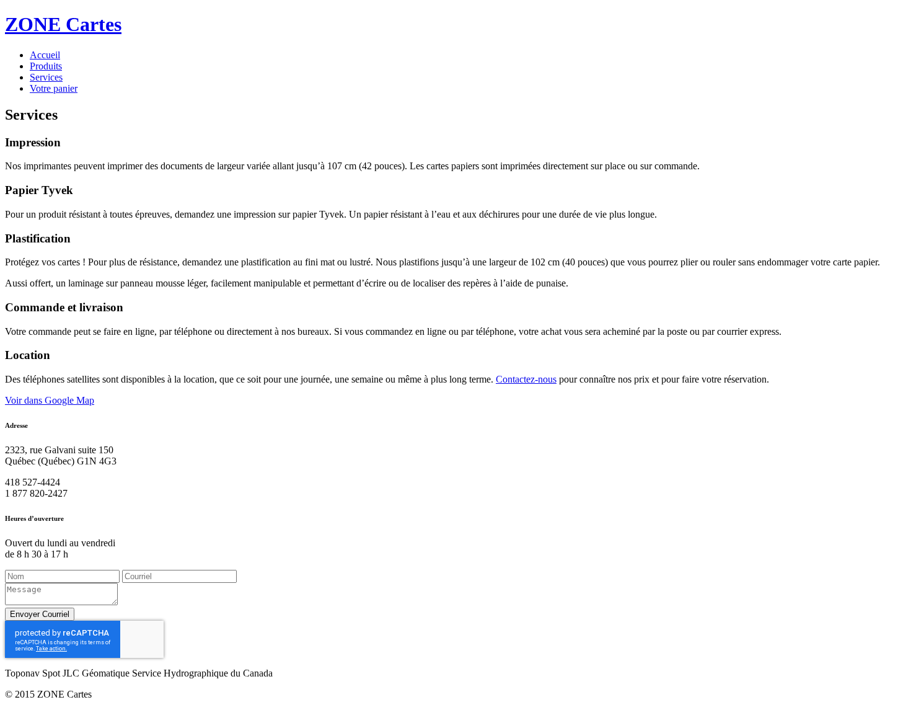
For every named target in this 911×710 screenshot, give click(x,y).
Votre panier (53, 88)
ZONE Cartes (63, 24)
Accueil (45, 55)
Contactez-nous (526, 379)
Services (46, 77)
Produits (46, 66)
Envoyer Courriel (39, 614)
